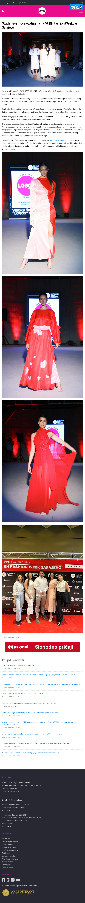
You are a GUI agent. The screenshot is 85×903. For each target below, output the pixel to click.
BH (77, 3)
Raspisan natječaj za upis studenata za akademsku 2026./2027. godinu (29, 703)
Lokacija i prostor (9, 856)
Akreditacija (6, 838)
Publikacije (6, 853)
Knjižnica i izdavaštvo (10, 850)
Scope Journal (22, 3)
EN (82, 3)
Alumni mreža (7, 862)
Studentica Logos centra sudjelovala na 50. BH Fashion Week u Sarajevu (30, 713)
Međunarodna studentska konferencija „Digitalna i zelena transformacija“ (31, 753)
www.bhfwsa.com (56, 140)
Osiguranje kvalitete (10, 841)
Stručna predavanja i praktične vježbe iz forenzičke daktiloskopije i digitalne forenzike (35, 743)
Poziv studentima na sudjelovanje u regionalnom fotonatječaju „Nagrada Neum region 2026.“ (38, 675)
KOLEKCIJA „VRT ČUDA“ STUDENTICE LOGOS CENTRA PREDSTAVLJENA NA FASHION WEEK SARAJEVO (41, 684)
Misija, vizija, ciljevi (9, 847)
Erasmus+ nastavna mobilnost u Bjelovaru (18, 665)
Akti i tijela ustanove (10, 859)
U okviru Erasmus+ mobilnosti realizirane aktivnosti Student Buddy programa (32, 734)
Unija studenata (8, 867)
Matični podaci (7, 844)
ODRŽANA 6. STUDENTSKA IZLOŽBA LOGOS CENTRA (22, 694)
